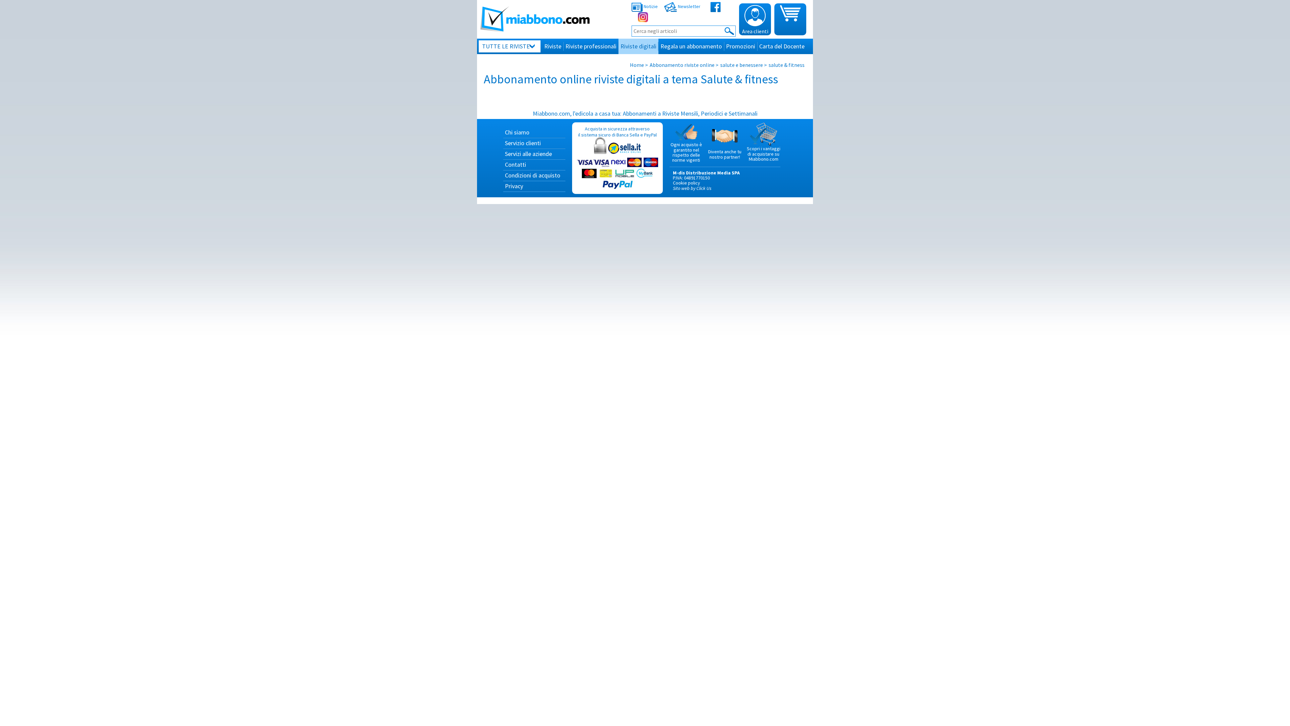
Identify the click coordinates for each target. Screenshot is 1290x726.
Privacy (514, 186)
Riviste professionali (590, 46)
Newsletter (688, 6)
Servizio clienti (523, 143)
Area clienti (755, 31)
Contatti (515, 164)
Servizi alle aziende (528, 154)
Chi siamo (517, 132)
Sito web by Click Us (692, 188)
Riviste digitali (638, 46)
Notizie (650, 6)
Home (637, 65)
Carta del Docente (782, 46)
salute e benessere (741, 65)
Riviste (552, 46)
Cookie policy (686, 183)
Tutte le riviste (506, 46)
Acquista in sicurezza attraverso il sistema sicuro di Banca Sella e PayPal (617, 132)
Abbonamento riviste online (682, 65)
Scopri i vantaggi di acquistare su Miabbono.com (763, 154)
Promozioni (740, 46)
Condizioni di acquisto (532, 175)
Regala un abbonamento (691, 46)
